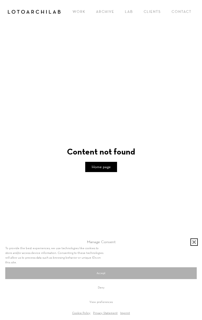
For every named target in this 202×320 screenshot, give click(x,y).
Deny (101, 287)
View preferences (101, 302)
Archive (105, 12)
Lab (129, 12)
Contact (181, 12)
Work (79, 12)
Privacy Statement (105, 313)
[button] (194, 242)
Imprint (125, 313)
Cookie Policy (81, 313)
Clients (152, 12)
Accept (101, 273)
